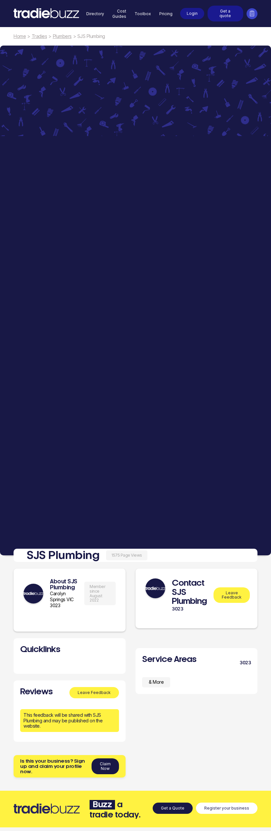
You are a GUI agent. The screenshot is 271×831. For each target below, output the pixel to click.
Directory (95, 13)
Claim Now (105, 766)
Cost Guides (119, 14)
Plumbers (62, 36)
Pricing (166, 13)
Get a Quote (172, 808)
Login (192, 13)
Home (20, 36)
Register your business (226, 808)
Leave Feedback (94, 692)
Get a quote (225, 13)
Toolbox (143, 13)
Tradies (39, 36)
